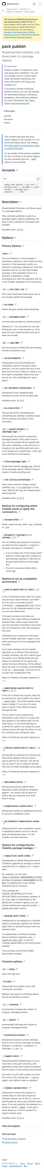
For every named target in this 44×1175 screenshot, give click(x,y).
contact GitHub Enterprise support (17, 37)
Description (10, 202)
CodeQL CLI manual (14, 12)
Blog (25, 1166)
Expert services (15, 1166)
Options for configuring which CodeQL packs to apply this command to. (19, 508)
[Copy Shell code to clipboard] (38, 178)
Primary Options (11, 245)
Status (37, 1163)
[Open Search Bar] (34, 4)
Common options (12, 961)
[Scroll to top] (38, 1169)
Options (7, 237)
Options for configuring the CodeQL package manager (18, 847)
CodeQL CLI (24, 9)
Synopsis (8, 170)
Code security (11, 9)
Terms (22, 1163)
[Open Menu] (40, 4)
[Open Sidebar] (3, 10)
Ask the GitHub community (15, 1139)
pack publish (29, 12)
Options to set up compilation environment (19, 580)
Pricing (4, 1166)
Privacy (30, 1163)
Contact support (10, 1142)
